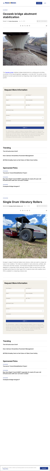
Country (8, 115)
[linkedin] (22, 25)
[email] (29, 25)
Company (8, 105)
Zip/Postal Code (9, 110)
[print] (46, 25)
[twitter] (25, 25)
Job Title (28, 105)
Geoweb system (9, 72)
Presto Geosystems (13, 21)
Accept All (44, 468)
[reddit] (27, 25)
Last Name (29, 95)
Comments (8, 120)
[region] (25, 468)
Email (7, 100)
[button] (4, 3)
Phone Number (29, 100)
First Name (9, 95)
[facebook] (20, 25)
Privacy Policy (5, 468)
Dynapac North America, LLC (16, 206)
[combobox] (25, 117)
